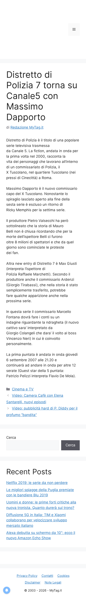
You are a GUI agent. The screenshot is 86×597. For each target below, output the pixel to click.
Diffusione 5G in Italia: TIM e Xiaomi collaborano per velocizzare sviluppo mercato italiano (36, 520)
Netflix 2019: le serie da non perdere (37, 483)
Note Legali (53, 582)
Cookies (63, 576)
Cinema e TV (23, 389)
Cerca (11, 437)
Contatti (47, 576)
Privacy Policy (27, 576)
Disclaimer (32, 582)
